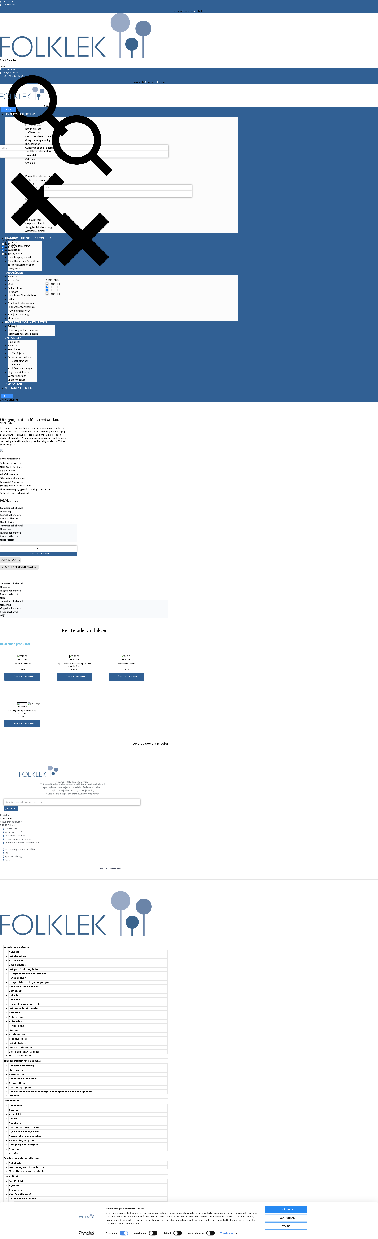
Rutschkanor (17, 977)
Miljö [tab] (2, 598)
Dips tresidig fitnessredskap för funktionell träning (74, 665)
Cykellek (14, 995)
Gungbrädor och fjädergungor (29, 982)
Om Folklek (11, 1176)
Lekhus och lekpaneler (24, 1008)
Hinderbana (16, 1025)
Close (7, 396)
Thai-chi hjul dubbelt (22, 664)
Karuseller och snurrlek (24, 1004)
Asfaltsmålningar (19, 1055)
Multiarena (16, 1070)
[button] (22, 677)
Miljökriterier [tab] (7, 522)
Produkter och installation (21, 1158)
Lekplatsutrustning (16, 947)
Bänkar (13, 1110)
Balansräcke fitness (126, 664)
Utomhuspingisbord (22, 1087)
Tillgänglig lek (18, 1038)
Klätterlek (15, 1021)
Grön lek (14, 999)
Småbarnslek (17, 964)
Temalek (14, 1012)
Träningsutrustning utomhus (23, 1060)
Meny (9, 109)
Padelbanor (16, 1074)
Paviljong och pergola (23, 1144)
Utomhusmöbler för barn (25, 1127)
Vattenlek (15, 990)
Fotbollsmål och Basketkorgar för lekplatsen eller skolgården (50, 1091)
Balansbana (16, 1017)
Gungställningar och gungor (27, 973)
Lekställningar (18, 956)
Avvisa (286, 1226)
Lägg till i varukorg (39, 554)
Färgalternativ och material (26, 1171)
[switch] (153, 1233)
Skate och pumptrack (23, 1078)
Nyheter (14, 951)
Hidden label (54, 284)
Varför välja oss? (20, 1194)
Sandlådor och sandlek (24, 986)
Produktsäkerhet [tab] (9, 519)
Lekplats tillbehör (20, 1047)
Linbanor (15, 1030)
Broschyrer (16, 1189)
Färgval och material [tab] (11, 515)
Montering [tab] (5, 512)
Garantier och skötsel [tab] (11, 508)
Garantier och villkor (22, 1198)
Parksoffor (16, 1105)
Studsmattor (17, 1034)
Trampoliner (17, 1083)
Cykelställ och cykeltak (24, 1131)
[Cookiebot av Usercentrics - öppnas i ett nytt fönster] (86, 1233)
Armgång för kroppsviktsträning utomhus (22, 712)
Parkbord (15, 1123)
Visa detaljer (226, 1233)
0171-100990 (6, 819)
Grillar (13, 1118)
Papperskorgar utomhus (25, 1136)
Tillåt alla (286, 1209)
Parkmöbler (11, 1100)
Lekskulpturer (18, 1043)
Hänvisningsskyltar (21, 1140)
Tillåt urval (286, 1218)
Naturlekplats (18, 960)
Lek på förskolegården (24, 969)
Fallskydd (15, 1163)
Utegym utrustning (21, 1065)
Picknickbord (17, 1114)
